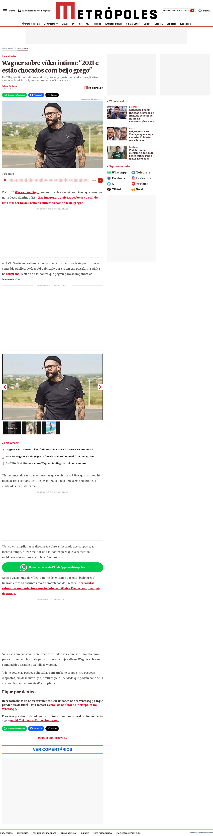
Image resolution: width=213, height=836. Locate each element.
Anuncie (85, 833)
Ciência (159, 23)
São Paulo (133, 147)
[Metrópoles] (106, 10)
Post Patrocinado (103, 833)
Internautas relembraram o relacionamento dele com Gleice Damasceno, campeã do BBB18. (51, 588)
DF (73, 23)
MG (88, 23)
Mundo (97, 23)
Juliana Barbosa (9, 86)
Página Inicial (7, 48)
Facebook (118, 178)
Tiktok (117, 189)
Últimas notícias (31, 23)
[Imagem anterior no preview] (4, 387)
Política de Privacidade (44, 833)
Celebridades (22, 48)
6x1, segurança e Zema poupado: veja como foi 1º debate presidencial (141, 136)
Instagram (143, 178)
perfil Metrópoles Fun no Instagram (34, 720)
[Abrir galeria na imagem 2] (31, 427)
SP (80, 23)
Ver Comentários (52, 749)
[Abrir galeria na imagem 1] (52, 387)
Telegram (143, 172)
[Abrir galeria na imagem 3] (51, 427)
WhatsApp (119, 172)
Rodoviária (61, 738)
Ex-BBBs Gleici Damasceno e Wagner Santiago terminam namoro (46, 463)
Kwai (139, 189)
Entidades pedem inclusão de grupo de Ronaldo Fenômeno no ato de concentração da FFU (142, 115)
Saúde (147, 23)
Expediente (22, 833)
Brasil (65, 23)
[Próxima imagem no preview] (100, 387)
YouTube (142, 183)
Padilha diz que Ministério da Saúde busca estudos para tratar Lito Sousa (141, 154)
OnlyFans (12, 274)
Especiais (185, 23)
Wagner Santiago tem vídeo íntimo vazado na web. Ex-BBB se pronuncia (49, 449)
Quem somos (6, 833)
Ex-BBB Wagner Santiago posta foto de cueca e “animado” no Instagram (50, 456)
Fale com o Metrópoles (128, 833)
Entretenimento (113, 23)
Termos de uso (68, 833)
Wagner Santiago (27, 192)
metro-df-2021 (46, 738)
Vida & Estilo (133, 23)
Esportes (171, 23)
